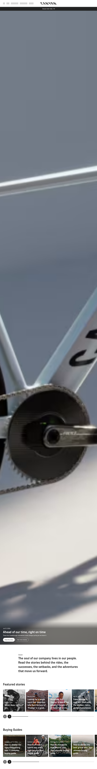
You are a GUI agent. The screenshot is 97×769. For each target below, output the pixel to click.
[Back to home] (48, 3)
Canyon (20, 655)
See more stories (22, 640)
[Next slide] (9, 716)
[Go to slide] (37, 716)
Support (31, 3)
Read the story (9, 640)
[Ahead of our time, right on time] (48, 328)
